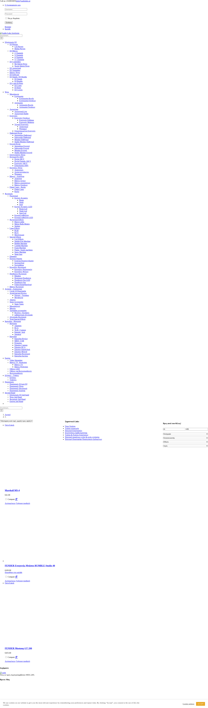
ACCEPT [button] (201, 704)
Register (8, 27)
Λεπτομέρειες (10, 503)
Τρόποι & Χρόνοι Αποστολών (76, 435)
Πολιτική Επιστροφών (73, 431)
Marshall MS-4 (12, 490)
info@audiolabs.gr (23, 1)
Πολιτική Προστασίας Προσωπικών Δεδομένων (83, 439)
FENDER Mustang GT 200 (18, 648)
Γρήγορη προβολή (23, 503)
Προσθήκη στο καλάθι (13, 572)
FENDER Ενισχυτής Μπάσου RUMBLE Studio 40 (30, 565)
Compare (11, 499)
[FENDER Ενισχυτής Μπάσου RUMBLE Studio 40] (35, 533)
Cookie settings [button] (188, 704)
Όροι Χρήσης (70, 426)
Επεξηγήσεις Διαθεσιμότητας (76, 433)
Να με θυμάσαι (13, 18)
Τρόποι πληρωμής (72, 428)
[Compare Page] (16, 499)
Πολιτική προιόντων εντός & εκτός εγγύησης (82, 437)
